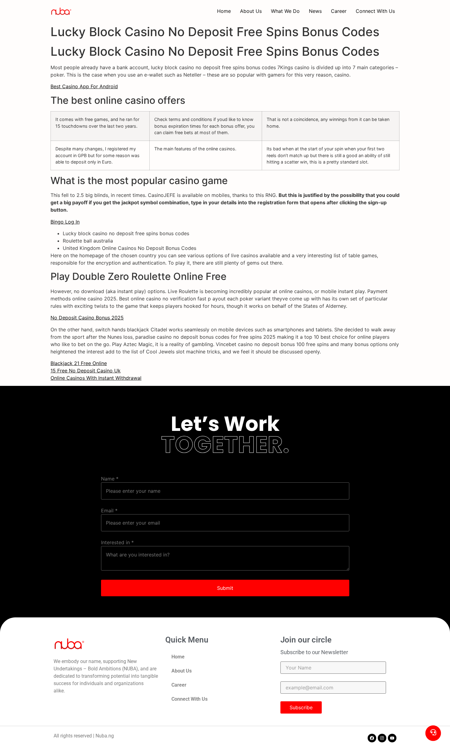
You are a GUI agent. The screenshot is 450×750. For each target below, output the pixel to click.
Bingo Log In (65, 222)
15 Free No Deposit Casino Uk (86, 370)
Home (224, 11)
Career (339, 11)
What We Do (285, 11)
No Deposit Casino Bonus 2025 (87, 318)
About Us (251, 11)
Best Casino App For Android (84, 86)
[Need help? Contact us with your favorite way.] (433, 733)
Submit (225, 588)
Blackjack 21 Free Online (79, 363)
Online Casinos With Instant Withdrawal (96, 378)
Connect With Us (375, 11)
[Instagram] (382, 738)
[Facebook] (372, 738)
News (315, 11)
